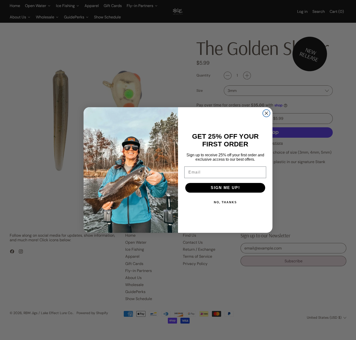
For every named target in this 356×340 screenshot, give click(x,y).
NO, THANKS (225, 202)
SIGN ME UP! (225, 188)
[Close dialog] (266, 113)
